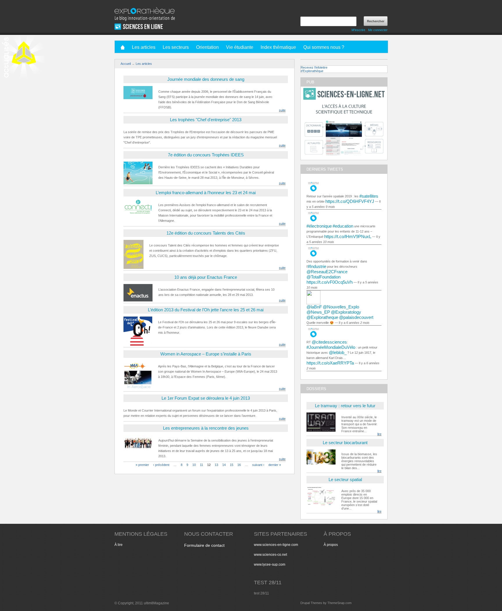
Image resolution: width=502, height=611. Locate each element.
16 (239, 464)
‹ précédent (161, 464)
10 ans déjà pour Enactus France (205, 277)
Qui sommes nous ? (323, 47)
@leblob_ (338, 352)
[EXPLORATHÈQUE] (144, 8)
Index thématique (278, 47)
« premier (142, 464)
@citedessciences (329, 342)
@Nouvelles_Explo (341, 306)
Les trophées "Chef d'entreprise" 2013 (205, 119)
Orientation (207, 47)
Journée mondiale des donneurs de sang (205, 79)
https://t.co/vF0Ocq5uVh (329, 282)
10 (194, 464)
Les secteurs (176, 47)
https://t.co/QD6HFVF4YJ (349, 201)
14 (224, 464)
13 (216, 464)
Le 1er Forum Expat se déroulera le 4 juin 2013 (206, 398)
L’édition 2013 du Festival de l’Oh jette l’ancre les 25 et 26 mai (205, 309)
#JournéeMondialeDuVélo (330, 347)
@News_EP (318, 312)
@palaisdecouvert (356, 317)
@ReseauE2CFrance (326, 271)
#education (343, 226)
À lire (118, 545)
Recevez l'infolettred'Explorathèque (314, 69)
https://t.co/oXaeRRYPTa (330, 362)
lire (379, 434)
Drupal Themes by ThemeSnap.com (326, 603)
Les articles (143, 47)
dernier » (274, 464)
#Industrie (317, 266)
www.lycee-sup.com (269, 564)
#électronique (319, 226)
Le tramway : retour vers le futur (345, 405)
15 (231, 464)
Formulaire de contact (204, 545)
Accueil (126, 63)
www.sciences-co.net (270, 555)
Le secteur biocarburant (345, 442)
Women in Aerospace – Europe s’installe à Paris (205, 353)
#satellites (368, 196)
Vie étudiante (239, 47)
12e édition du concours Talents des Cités (205, 233)
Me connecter (378, 30)
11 (201, 464)
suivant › (258, 464)
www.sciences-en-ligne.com (276, 545)
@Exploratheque (322, 317)
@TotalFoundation (323, 276)
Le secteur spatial (345, 479)
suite (282, 110)
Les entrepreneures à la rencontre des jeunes (206, 428)
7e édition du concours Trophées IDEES (206, 154)
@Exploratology (346, 312)
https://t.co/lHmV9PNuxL (347, 236)
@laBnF (314, 306)
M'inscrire (358, 30)
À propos (331, 545)
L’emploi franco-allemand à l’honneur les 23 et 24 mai (206, 192)
